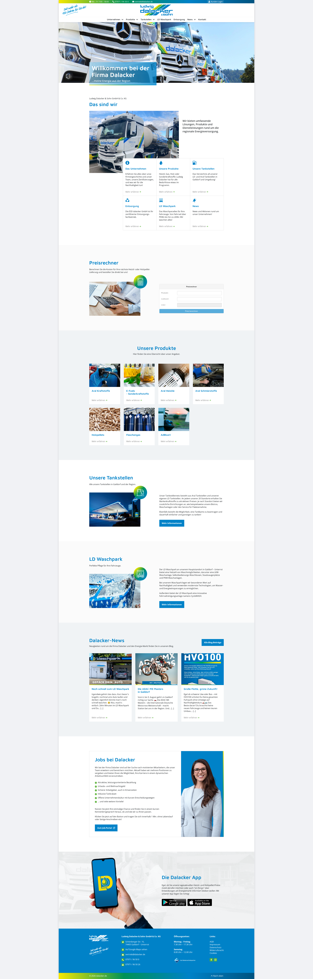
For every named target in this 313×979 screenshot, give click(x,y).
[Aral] (185, 960)
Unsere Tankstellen (111, 477)
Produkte (130, 19)
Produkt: (164, 293)
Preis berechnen (191, 311)
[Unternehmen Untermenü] (122, 19)
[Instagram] (215, 959)
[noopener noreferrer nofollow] (199, 902)
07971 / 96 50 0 (132, 959)
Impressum (215, 944)
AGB (212, 941)
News (190, 19)
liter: (163, 305)
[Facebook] (211, 959)
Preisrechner (103, 262)
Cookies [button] (213, 953)
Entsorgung (179, 19)
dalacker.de (101, 975)
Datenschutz (215, 947)
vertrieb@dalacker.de (135, 954)
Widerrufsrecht (217, 950)
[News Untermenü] (195, 19)
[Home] (156, 10)
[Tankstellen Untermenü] (154, 19)
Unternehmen (113, 19)
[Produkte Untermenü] (137, 19)
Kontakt (202, 19)
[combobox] (199, 299)
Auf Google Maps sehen (136, 949)
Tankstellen (146, 19)
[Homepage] (98, 938)
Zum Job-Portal (104, 828)
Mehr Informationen (172, 523)
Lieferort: (165, 299)
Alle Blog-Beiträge (212, 642)
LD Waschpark (164, 19)
